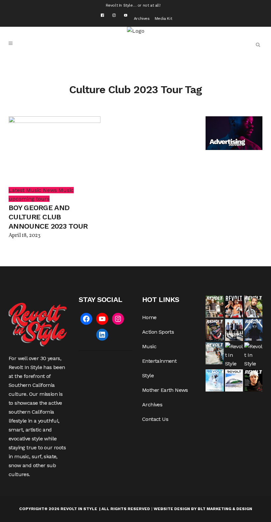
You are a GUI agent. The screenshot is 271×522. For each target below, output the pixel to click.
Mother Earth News (165, 390)
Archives (142, 18)
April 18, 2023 (24, 235)
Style (148, 375)
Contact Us (155, 419)
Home (149, 317)
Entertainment (159, 361)
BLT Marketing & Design (225, 508)
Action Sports (158, 332)
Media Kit (163, 18)
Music (149, 346)
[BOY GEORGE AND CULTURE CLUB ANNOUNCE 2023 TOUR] (54, 151)
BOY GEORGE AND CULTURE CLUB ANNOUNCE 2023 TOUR (48, 217)
